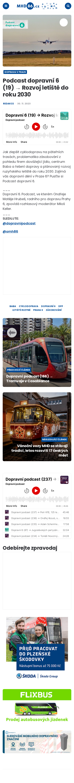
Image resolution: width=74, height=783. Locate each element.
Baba (13, 306)
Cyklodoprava (28, 306)
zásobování (54, 310)
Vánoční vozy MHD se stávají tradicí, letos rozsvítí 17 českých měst (39, 451)
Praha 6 (38, 310)
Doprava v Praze (15, 72)
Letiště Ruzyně (21, 310)
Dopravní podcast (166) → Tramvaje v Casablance (29, 378)
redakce (8, 103)
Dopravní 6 (48, 306)
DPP (60, 306)
